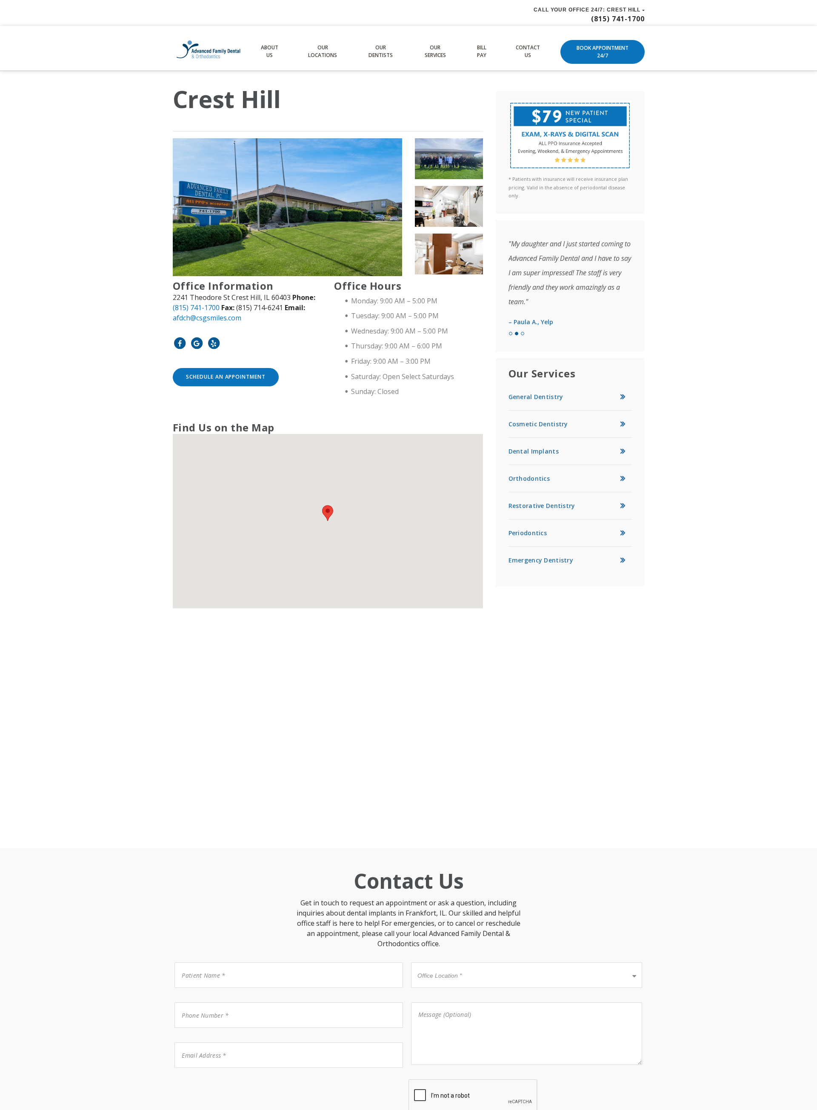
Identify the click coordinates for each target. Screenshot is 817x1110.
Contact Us (528, 51)
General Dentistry (535, 397)
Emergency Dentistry (540, 560)
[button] (327, 513)
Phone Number (200, 1001)
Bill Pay (481, 51)
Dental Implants (533, 451)
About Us (269, 51)
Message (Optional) (439, 1001)
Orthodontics (529, 478)
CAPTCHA (191, 1078)
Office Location (436, 961)
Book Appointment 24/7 (602, 51)
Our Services (435, 51)
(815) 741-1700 (196, 307)
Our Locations (322, 51)
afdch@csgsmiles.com (207, 317)
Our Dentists (381, 51)
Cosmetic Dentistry (538, 424)
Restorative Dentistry (541, 506)
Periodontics (527, 533)
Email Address (198, 1041)
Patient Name (198, 961)
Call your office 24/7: (587, 10)
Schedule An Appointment (226, 376)
